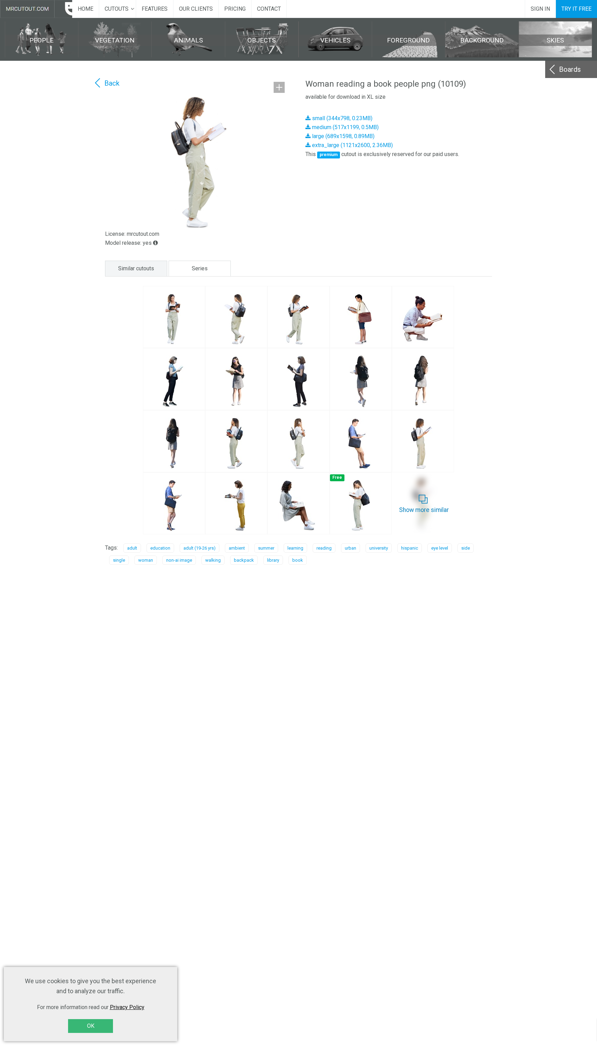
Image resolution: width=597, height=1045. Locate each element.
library (273, 560)
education (160, 548)
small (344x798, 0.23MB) (341, 118)
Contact (269, 9)
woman (145, 560)
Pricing (235, 9)
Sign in (540, 9)
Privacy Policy (127, 1007)
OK (90, 1026)
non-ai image (179, 560)
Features (155, 9)
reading (324, 548)
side (465, 548)
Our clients (196, 9)
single (119, 560)
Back (112, 83)
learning (295, 548)
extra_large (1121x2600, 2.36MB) (352, 145)
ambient (237, 548)
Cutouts (117, 9)
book (297, 560)
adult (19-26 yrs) (199, 548)
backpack (244, 560)
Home (85, 9)
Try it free (576, 9)
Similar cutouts (136, 268)
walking (213, 560)
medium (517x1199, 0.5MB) (345, 127)
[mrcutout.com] (36, 9)
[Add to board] (279, 87)
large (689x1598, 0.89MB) (343, 136)
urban (350, 548)
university (378, 548)
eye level (439, 548)
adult (132, 548)
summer (266, 548)
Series (200, 268)
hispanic (409, 548)
